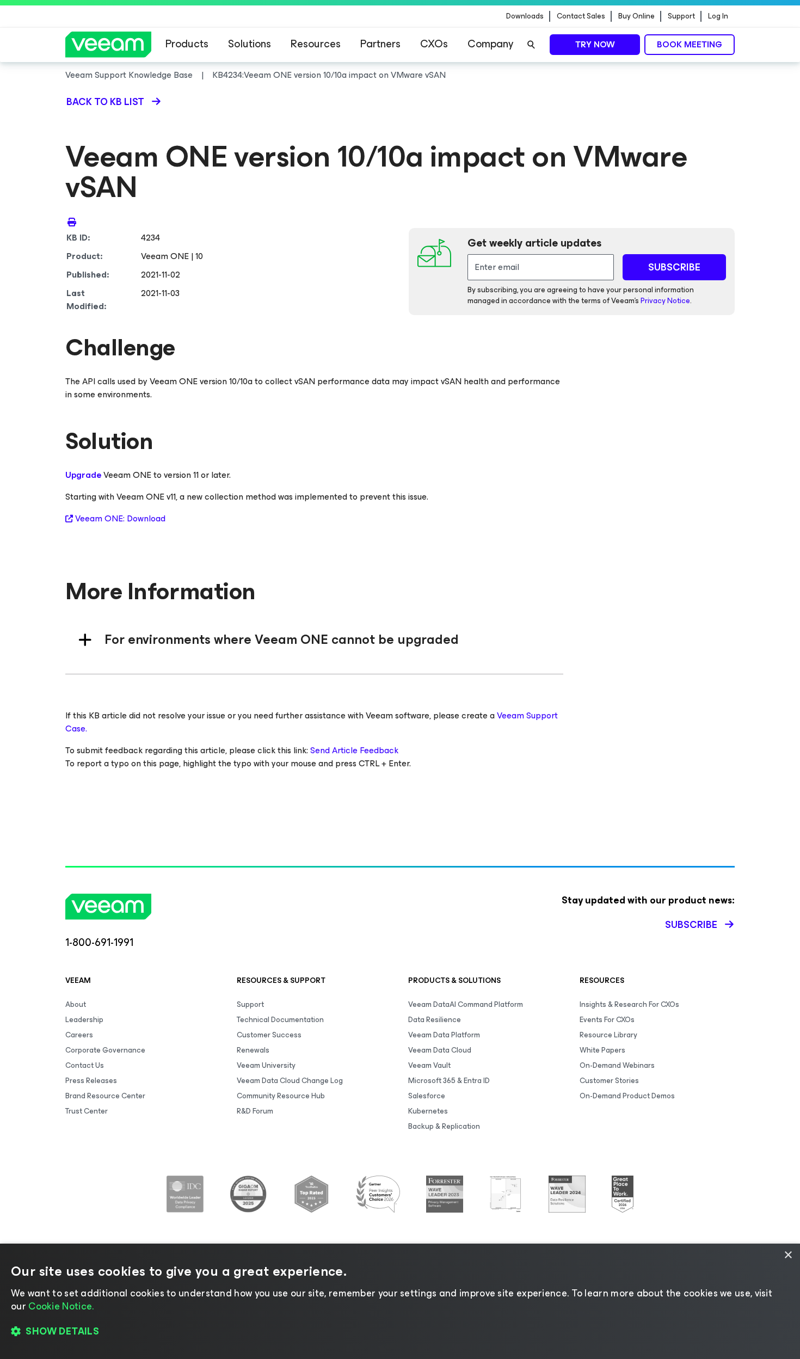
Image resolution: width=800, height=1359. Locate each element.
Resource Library (608, 1035)
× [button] (788, 1255)
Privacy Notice (665, 300)
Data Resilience (434, 1019)
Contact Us (84, 1065)
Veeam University (266, 1065)
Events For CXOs (607, 1019)
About (75, 1004)
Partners (380, 44)
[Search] (531, 44)
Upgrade (83, 475)
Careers (79, 1035)
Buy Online (636, 16)
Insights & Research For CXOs (629, 1004)
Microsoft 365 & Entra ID (449, 1080)
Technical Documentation (280, 1019)
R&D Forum (255, 1111)
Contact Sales (581, 16)
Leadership (84, 1019)
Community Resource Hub (281, 1096)
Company (490, 44)
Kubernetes (428, 1111)
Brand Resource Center (105, 1096)
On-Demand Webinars (617, 1065)
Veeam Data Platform (444, 1035)
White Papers (602, 1050)
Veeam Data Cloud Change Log (290, 1080)
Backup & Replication (444, 1126)
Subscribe (691, 925)
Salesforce (426, 1096)
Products (186, 44)
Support (681, 16)
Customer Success (269, 1035)
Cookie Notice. (61, 1306)
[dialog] (400, 1301)
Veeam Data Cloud (439, 1050)
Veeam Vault (429, 1065)
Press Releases (91, 1080)
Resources (316, 44)
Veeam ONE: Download (120, 518)
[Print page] (71, 221)
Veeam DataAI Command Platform (465, 1004)
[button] (400, 1332)
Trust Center (86, 1111)
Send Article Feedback (354, 750)
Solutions (249, 44)
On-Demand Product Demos (627, 1096)
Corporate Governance (105, 1050)
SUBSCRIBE (674, 267)
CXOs (434, 44)
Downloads (525, 16)
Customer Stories (609, 1080)
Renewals (253, 1050)
